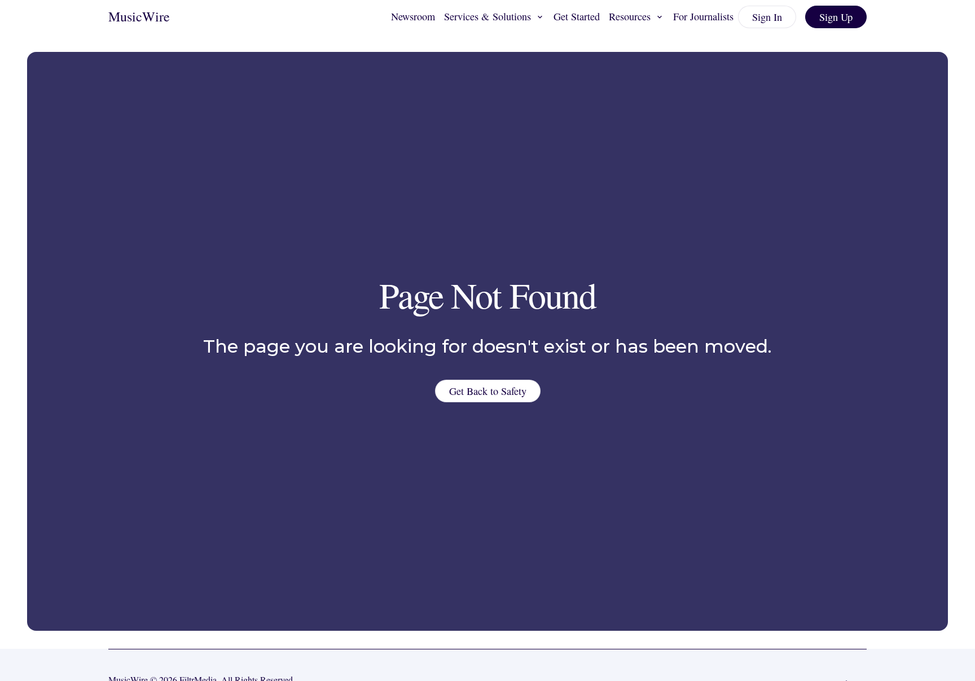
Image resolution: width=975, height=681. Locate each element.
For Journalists (703, 16)
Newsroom (413, 16)
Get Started (577, 16)
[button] (494, 17)
